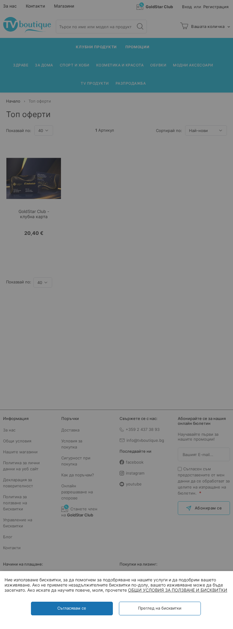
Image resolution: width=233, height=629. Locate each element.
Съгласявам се (71, 608)
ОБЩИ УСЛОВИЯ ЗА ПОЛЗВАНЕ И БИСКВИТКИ (177, 590)
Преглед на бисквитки (159, 608)
